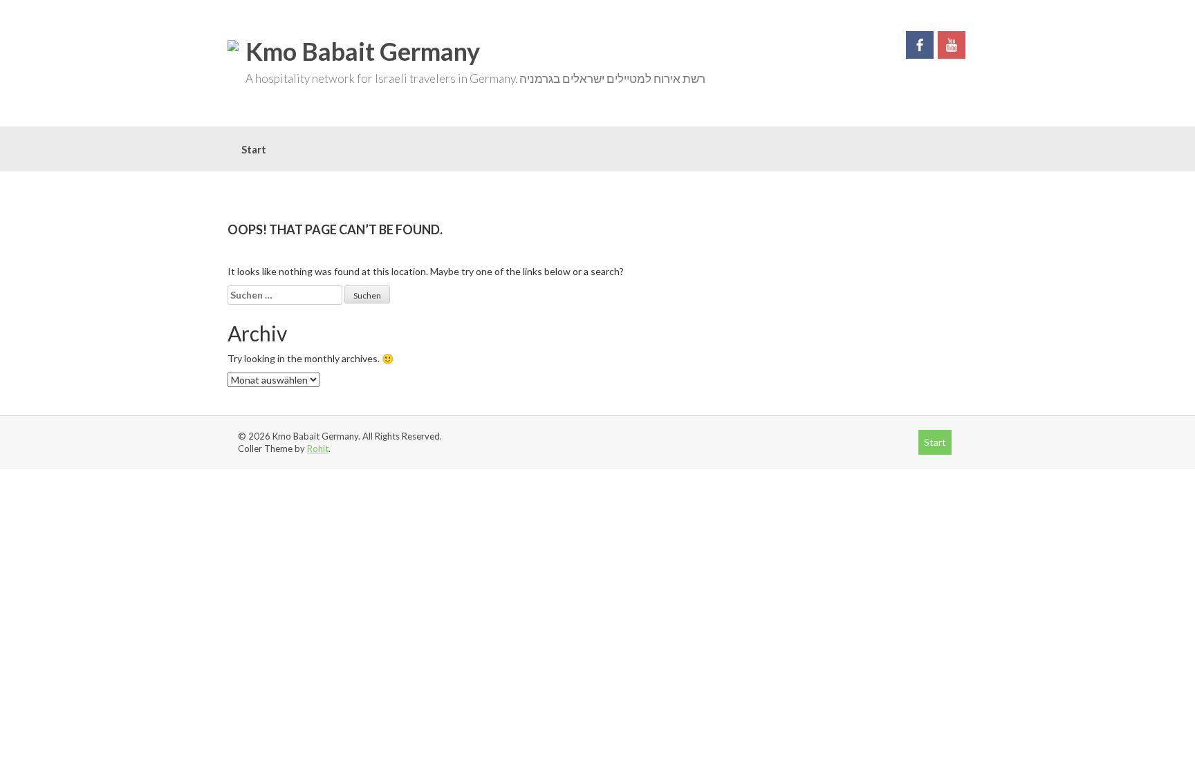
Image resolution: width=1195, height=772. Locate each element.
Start (253, 149)
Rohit (317, 448)
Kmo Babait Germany (363, 51)
